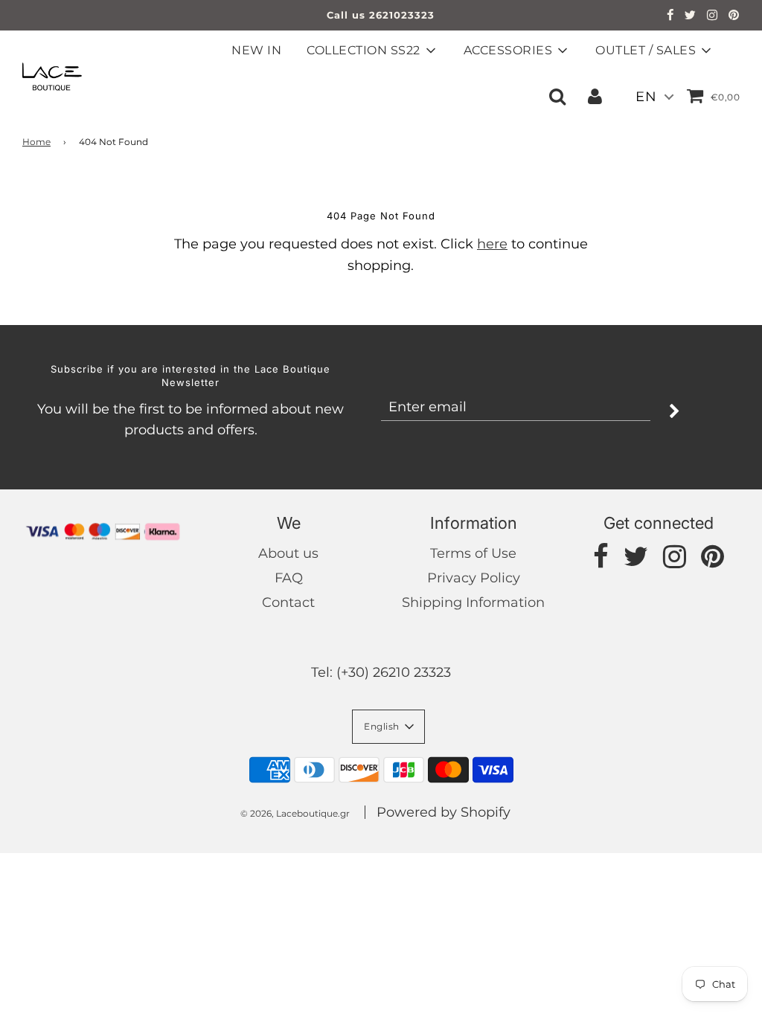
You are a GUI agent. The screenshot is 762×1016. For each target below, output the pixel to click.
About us (288, 553)
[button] (388, 727)
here (492, 244)
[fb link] (670, 16)
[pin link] (734, 16)
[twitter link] (691, 16)
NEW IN (256, 50)
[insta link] (712, 16)
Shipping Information (473, 602)
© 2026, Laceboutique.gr (295, 813)
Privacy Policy (473, 578)
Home (36, 141)
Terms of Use (473, 553)
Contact (288, 602)
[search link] (557, 96)
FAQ (289, 578)
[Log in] (595, 96)
